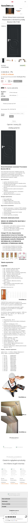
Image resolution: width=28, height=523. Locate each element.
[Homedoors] (7, 447)
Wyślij (11, 116)
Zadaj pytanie (5, 99)
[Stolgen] (22, 65)
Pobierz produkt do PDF (9, 103)
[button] (14, 499)
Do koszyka (17, 81)
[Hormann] (20, 447)
